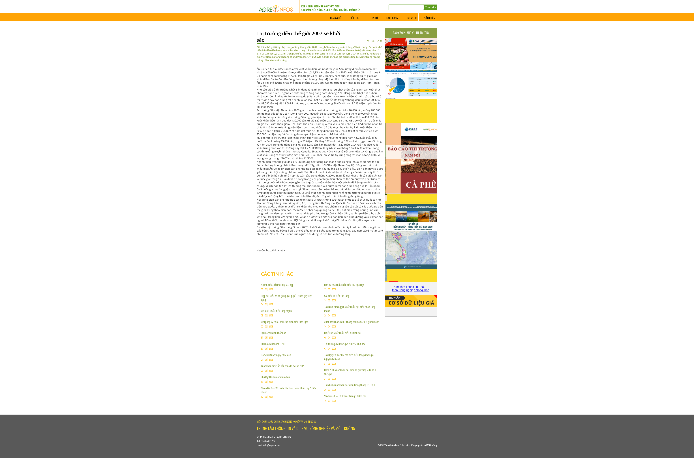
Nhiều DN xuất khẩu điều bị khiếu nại (342, 333)
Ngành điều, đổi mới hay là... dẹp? (278, 285)
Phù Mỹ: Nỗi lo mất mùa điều (275, 377)
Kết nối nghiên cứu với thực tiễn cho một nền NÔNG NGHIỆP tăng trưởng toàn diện (330, 8)
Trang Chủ (335, 18)
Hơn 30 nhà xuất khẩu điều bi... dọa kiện (344, 285)
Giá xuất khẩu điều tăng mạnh (276, 311)
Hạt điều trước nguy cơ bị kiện (276, 355)
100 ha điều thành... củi (272, 344)
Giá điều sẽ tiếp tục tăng (336, 296)
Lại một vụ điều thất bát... (274, 333)
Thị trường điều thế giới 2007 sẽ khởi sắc (344, 344)
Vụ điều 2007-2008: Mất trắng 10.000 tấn (345, 396)
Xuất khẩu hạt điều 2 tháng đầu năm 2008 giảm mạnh (351, 322)
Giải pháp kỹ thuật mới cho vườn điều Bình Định (284, 322)
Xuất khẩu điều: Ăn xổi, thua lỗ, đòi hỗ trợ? (282, 366)
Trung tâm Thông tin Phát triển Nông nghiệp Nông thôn (410, 288)
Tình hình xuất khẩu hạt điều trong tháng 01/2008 (349, 385)
